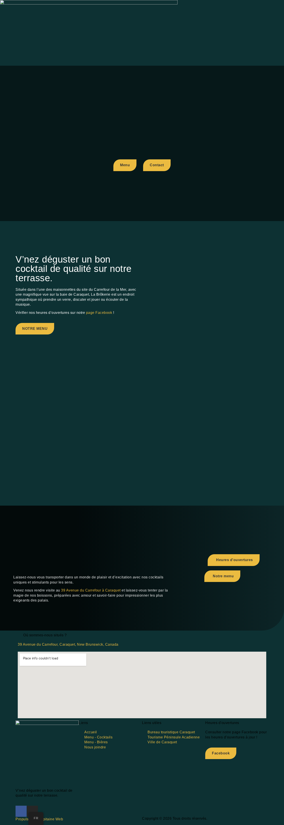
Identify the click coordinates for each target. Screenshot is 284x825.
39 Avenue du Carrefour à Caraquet (91, 590)
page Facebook (99, 313)
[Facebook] (21, 811)
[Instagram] (32, 811)
